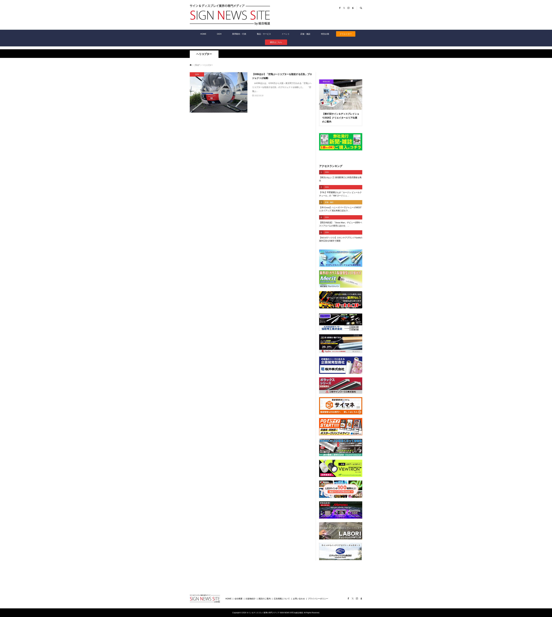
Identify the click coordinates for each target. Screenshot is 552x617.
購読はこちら (276, 42)
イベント (286, 34)
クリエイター (346, 34)
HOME (203, 34)
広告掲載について (282, 598)
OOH (219, 34)
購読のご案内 (265, 598)
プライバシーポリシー (318, 598)
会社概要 (238, 598)
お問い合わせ (299, 598)
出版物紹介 (251, 598)
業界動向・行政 (239, 34)
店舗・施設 (305, 34)
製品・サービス (264, 34)
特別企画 (325, 34)
